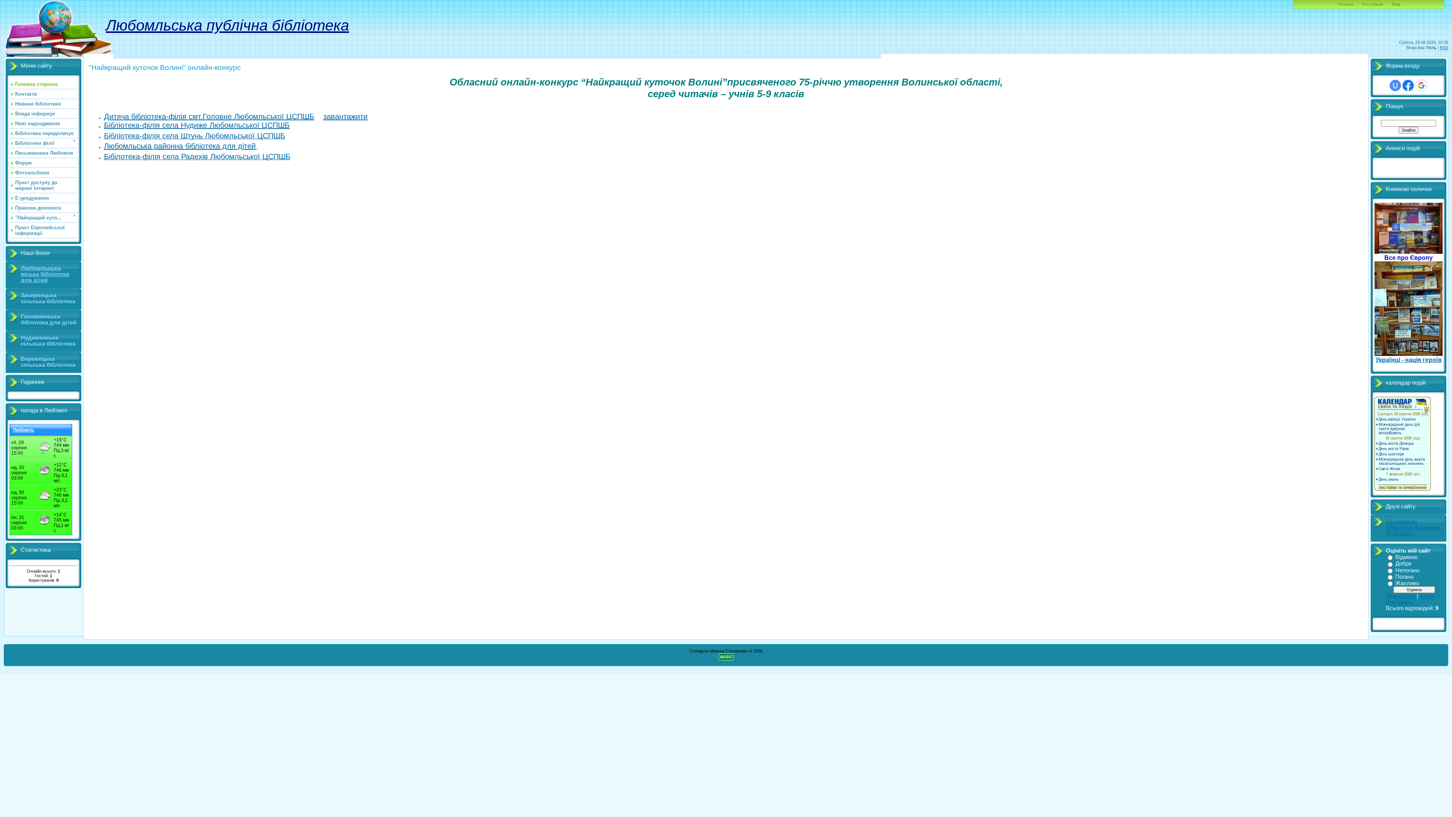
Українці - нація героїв (1409, 360)
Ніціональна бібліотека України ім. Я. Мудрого (1413, 528)
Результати (1400, 596)
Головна (1345, 4)
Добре (1403, 564)
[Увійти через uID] (1395, 85)
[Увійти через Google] (1421, 85)
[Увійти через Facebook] (1408, 85)
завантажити (345, 116)
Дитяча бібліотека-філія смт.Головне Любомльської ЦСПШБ (209, 116)
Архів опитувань (1410, 599)
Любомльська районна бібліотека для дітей (180, 146)
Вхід (1396, 4)
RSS (1444, 47)
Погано (1404, 577)
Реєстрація (1372, 4)
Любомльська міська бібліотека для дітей (45, 274)
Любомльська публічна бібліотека (227, 25)
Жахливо (1407, 583)
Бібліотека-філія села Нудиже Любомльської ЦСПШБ (197, 125)
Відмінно (1406, 557)
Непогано (1407, 570)
